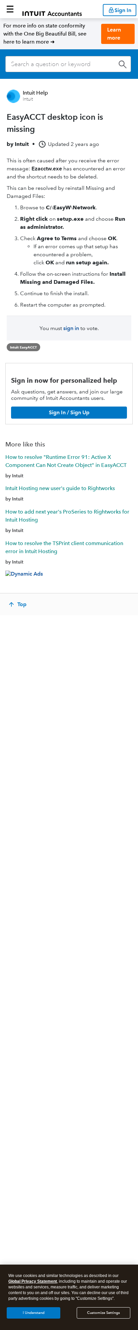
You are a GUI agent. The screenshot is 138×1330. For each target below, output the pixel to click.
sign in (71, 328)
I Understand (34, 1313)
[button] (10, 9)
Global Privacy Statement (32, 1281)
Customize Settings (103, 1313)
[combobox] (68, 64)
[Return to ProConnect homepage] (52, 9)
